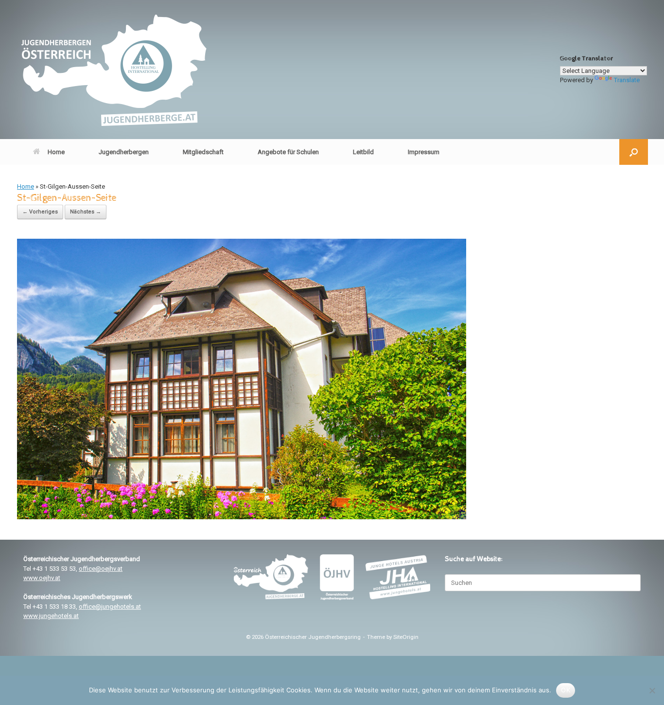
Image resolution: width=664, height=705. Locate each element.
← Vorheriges (40, 212)
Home (56, 152)
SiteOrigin (406, 637)
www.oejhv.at (41, 578)
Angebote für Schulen (288, 152)
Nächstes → (85, 212)
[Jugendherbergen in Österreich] (113, 69)
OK (565, 690)
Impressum (423, 152)
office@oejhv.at (100, 568)
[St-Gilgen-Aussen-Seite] (241, 517)
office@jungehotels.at (110, 606)
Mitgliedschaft (203, 152)
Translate (627, 80)
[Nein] (652, 690)
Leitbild (363, 152)
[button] (633, 152)
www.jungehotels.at (51, 615)
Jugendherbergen (124, 152)
